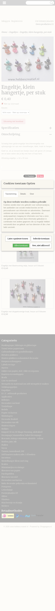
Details (23, 194)
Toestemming (10, 194)
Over (32, 194)
